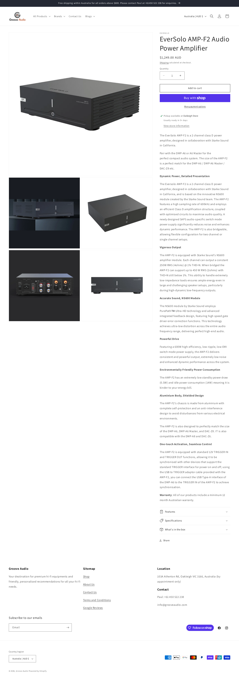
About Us (89, 584)
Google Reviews (93, 608)
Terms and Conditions (97, 600)
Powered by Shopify (38, 671)
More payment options (195, 106)
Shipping (164, 62)
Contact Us (90, 592)
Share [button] (166, 540)
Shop (86, 576)
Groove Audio (22, 671)
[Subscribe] (68, 627)
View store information (176, 125)
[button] (41, 16)
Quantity (164, 68)
